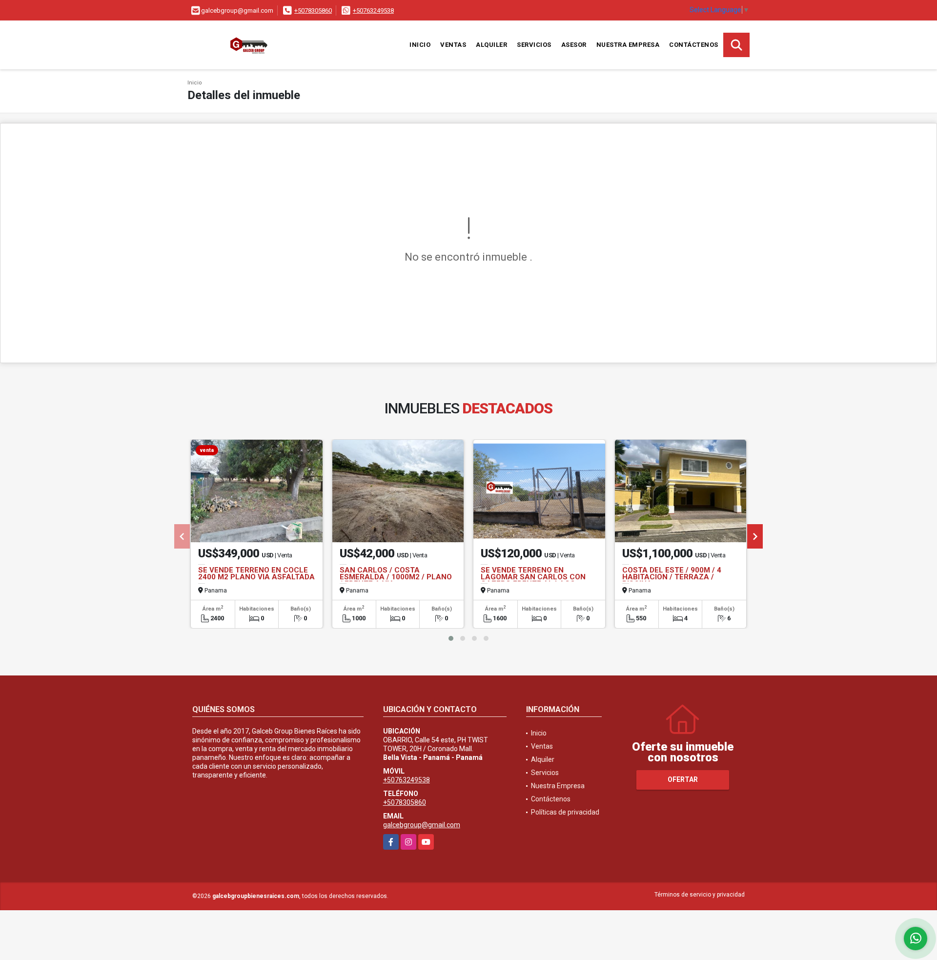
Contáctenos (693, 44)
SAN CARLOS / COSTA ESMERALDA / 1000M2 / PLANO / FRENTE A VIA (396, 577)
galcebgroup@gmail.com (421, 825)
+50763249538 (373, 10)
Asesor (574, 44)
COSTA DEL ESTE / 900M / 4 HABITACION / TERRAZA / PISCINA (671, 577)
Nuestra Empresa (628, 44)
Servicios (534, 44)
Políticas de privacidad (565, 812)
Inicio (419, 44)
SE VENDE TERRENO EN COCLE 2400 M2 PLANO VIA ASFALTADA (256, 573)
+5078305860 (313, 10)
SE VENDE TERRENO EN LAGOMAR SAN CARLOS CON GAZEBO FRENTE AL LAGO (533, 577)
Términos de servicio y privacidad (699, 894)
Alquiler (491, 44)
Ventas (453, 44)
